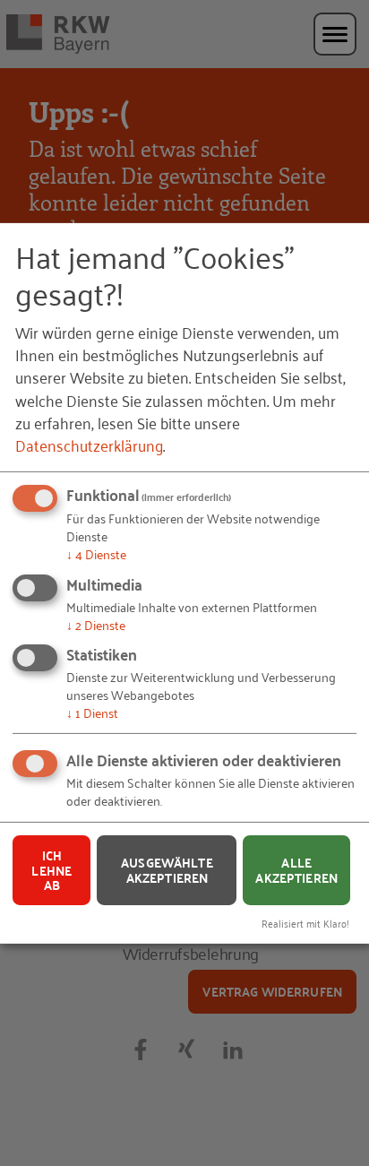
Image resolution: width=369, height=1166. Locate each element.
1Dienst (92, 712)
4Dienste (96, 553)
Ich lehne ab (51, 870)
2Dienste (95, 623)
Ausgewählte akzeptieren (167, 870)
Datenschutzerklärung (89, 444)
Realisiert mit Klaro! (305, 922)
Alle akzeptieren (296, 870)
